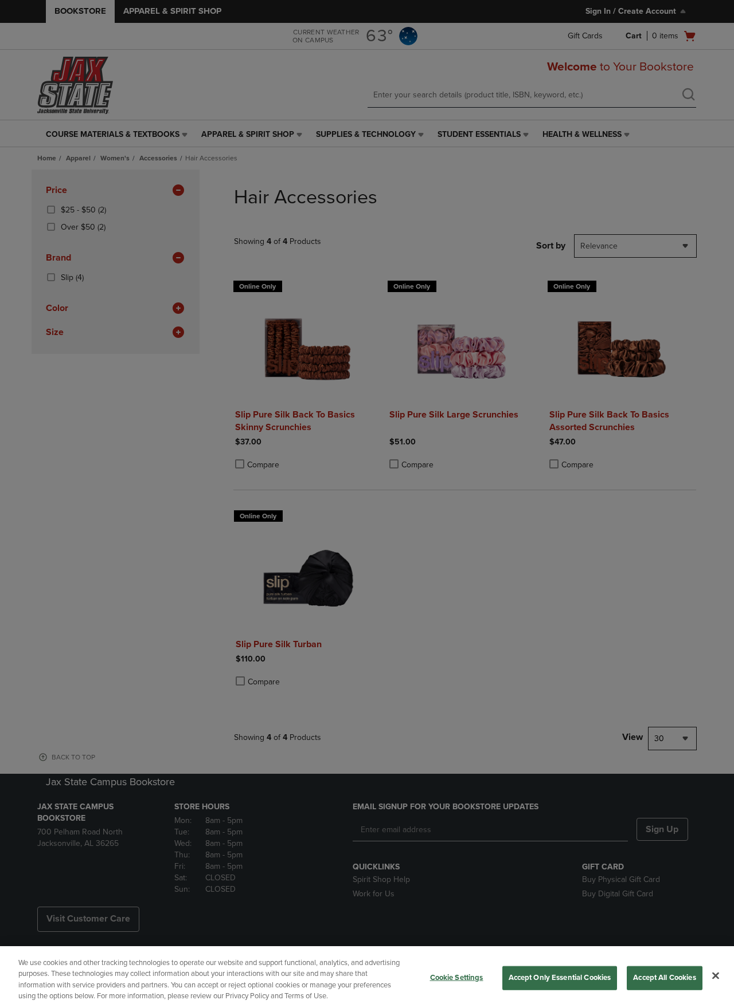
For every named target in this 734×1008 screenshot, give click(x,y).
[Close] (715, 975)
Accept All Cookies (664, 977)
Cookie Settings (456, 977)
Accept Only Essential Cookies (560, 977)
